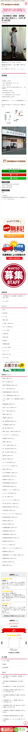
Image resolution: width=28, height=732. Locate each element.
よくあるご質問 (6, 347)
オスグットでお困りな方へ (9, 544)
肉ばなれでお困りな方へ (9, 524)
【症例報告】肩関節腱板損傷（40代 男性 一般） (13, 682)
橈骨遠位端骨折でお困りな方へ (10, 517)
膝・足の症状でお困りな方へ (10, 452)
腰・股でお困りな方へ (8, 428)
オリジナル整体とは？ (8, 326)
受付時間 (5, 313)
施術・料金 (5, 320)
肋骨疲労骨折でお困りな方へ (10, 476)
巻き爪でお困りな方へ (8, 459)
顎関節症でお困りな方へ (9, 541)
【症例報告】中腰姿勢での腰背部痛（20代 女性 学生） (14, 711)
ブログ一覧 (5, 357)
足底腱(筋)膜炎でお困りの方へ (10, 527)
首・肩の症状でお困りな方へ (10, 448)
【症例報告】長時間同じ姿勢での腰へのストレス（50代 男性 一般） (14, 690)
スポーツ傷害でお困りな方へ (10, 445)
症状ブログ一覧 (6, 354)
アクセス (5, 316)
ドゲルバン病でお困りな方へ (10, 493)
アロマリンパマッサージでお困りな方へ (12, 513)
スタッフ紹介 (6, 330)
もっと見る (5, 301)
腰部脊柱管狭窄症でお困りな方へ (11, 506)
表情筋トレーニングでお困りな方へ (11, 489)
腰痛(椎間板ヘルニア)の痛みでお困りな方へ (13, 555)
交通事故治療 (6, 344)
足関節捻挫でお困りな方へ (9, 531)
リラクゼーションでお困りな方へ (11, 435)
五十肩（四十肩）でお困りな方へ (11, 503)
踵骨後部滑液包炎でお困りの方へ (11, 392)
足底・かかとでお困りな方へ (10, 407)
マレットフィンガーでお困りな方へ (11, 500)
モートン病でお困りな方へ (9, 462)
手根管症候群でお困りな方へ (10, 486)
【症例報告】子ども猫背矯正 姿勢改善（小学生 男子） (14, 296)
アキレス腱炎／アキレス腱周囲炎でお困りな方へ (14, 399)
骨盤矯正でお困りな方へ (9, 438)
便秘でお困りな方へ (8, 469)
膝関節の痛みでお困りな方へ (10, 558)
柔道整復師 (5, 667)
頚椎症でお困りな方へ (8, 417)
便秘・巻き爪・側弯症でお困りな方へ (12, 431)
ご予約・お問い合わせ (8, 323)
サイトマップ (6, 350)
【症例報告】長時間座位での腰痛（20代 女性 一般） (14, 695)
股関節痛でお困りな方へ (9, 551)
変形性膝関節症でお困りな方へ (10, 483)
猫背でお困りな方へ (8, 414)
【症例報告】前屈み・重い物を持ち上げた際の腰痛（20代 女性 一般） (14, 706)
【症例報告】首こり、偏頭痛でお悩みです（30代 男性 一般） (13, 701)
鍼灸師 (4, 664)
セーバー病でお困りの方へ (9, 388)
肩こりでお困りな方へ (8, 381)
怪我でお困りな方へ (8, 441)
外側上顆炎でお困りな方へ (9, 510)
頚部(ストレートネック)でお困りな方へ (12, 548)
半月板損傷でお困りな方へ (9, 424)
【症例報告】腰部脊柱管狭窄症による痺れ (13, 715)
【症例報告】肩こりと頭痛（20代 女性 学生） (14, 686)
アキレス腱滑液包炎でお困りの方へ (11, 395)
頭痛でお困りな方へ (8, 378)
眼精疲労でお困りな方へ (9, 479)
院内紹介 (5, 340)
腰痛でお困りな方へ (8, 565)
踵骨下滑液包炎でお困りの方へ (10, 385)
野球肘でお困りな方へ (8, 520)
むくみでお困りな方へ (8, 496)
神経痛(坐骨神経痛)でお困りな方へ (11, 537)
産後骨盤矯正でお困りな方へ (10, 534)
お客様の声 (5, 333)
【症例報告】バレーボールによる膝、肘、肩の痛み (14, 720)
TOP (4, 309)
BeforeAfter (5, 337)
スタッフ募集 (6, 660)
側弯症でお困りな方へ (8, 455)
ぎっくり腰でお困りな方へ (9, 411)
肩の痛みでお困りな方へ (9, 561)
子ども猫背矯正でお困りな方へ (10, 472)
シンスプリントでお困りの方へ (10, 465)
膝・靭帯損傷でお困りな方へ (10, 421)
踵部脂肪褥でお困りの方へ (9, 404)
